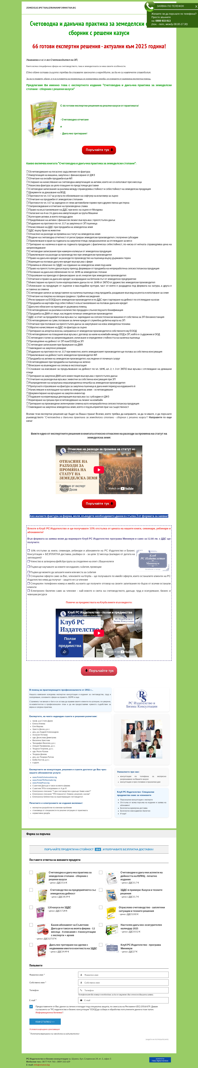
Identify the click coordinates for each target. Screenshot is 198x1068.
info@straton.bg (42, 1064)
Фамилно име (37, 974)
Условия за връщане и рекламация (44, 1029)
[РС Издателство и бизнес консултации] (135, 7)
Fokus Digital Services (160, 1061)
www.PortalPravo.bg (41, 783)
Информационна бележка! (49, 1012)
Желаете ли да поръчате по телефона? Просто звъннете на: (173, 19)
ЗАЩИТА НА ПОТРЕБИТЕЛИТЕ (157, 1039)
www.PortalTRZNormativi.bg (44, 780)
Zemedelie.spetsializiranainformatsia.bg (51, 7)
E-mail (33, 1000)
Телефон (34, 990)
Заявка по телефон (170, 6)
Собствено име (37, 982)
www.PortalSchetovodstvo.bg (44, 777)
